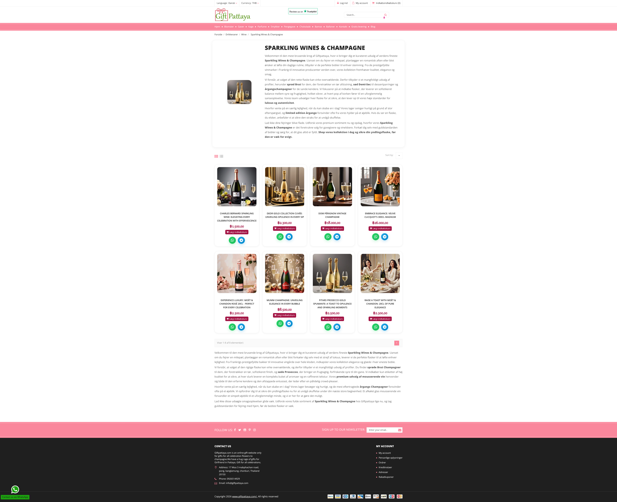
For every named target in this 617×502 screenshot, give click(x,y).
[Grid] (216, 156)
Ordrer (382, 462)
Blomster (229, 26)
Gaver (241, 26)
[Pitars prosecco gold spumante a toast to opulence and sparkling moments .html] (332, 273)
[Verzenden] (385, 15)
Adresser (383, 472)
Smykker (275, 26)
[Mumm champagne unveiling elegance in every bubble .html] (284, 273)
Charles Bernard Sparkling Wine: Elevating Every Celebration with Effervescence (236, 217)
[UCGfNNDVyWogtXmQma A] (244, 430)
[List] (221, 156)
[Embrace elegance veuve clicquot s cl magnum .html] (380, 186)
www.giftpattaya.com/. (244, 496)
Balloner (330, 26)
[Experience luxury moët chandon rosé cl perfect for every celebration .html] (236, 273)
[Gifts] (254, 430)
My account (385, 446)
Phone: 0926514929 (229, 478)
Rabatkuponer (386, 477)
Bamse (318, 26)
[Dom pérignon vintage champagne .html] (332, 186)
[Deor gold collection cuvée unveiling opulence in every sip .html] (284, 186)
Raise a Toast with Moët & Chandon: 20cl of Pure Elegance (380, 304)
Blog (373, 26)
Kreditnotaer (385, 467)
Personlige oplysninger (390, 457)
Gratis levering (359, 26)
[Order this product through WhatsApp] (232, 240)
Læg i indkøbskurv (238, 232)
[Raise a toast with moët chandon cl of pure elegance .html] (380, 273)
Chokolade (305, 26)
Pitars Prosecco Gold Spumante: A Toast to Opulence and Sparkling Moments (332, 304)
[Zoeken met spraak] (384, 18)
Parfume (262, 26)
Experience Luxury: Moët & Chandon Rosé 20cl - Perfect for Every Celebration (236, 304)
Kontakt (343, 26)
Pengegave (289, 26)
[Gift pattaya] (235, 430)
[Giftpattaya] (249, 430)
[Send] (15, 489)
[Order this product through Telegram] (241, 240)
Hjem (217, 26)
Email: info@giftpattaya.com (233, 483)
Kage (250, 26)
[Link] (247, 15)
